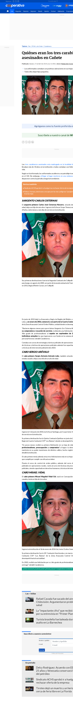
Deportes (26, 11)
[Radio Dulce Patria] (44, 6)
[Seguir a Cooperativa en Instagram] (18, 1)
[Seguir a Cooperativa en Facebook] (13, 1)
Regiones (33, 11)
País (12, 11)
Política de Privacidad (57, 653)
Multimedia (61, 11)
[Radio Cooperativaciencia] (57, 5)
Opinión (46, 11)
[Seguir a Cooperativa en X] (16, 1)
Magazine (18, 11)
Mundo (40, 11)
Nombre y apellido (44, 640)
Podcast (53, 11)
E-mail (41, 644)
